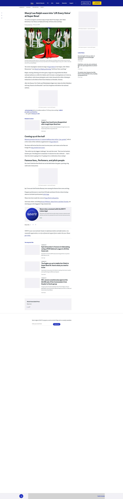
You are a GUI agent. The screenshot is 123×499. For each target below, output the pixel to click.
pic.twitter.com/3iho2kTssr (31, 112)
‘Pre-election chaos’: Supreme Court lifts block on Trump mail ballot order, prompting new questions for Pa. (87, 74)
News (32, 3)
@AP (29, 307)
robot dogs (46, 194)
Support (71, 3)
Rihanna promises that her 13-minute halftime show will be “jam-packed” (46, 139)
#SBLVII (61, 110)
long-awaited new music (38, 147)
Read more (29, 304)
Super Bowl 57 (52, 67)
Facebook (30, 224)
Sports (42, 7)
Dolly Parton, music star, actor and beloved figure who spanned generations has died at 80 (87, 65)
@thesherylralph (29, 110)
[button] (21, 496)
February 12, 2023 (36, 113)
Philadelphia (36, 7)
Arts (52, 3)
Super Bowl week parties (51, 198)
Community (21, 7)
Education (64, 3)
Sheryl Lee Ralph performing (43, 69)
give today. (28, 235)
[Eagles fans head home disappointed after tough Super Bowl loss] (32, 126)
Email (35, 224)
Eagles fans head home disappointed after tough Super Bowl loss (54, 123)
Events (57, 3)
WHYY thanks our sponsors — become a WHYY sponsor (46, 107)
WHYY (23, 3)
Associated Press (29, 24)
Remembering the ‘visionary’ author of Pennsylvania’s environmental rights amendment (86, 57)
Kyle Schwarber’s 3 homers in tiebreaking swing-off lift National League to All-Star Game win (55, 249)
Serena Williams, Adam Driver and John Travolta (54, 201)
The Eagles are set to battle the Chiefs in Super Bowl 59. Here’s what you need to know (55, 265)
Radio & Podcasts (40, 3)
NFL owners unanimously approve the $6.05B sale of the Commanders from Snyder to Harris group (54, 282)
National (28, 7)
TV (47, 3)
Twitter (33, 224)
